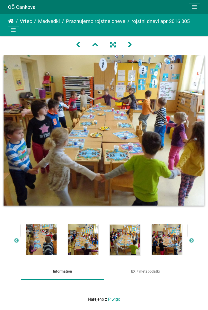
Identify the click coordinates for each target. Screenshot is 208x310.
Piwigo (114, 299)
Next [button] (191, 240)
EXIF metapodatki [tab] (145, 271)
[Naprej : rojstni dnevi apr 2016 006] (130, 45)
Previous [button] (16, 240)
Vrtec (26, 21)
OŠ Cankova (22, 7)
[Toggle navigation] (194, 7)
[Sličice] (95, 45)
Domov (11, 21)
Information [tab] (62, 271)
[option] (41, 239)
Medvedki (49, 21)
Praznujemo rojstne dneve (95, 21)
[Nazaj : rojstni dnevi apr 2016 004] (78, 45)
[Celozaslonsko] (113, 45)
